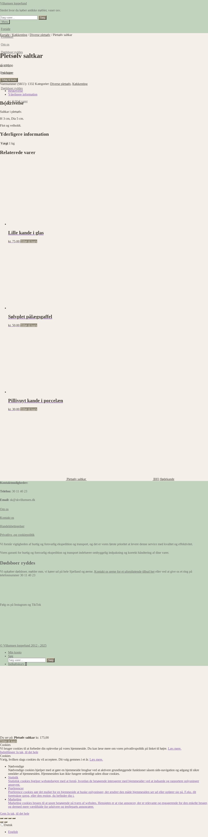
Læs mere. (174, 748)
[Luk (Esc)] (13, 818)
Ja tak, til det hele (27, 752)
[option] (108, 832)
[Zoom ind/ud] (1, 818)
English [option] (13, 832)
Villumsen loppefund (13, 3)
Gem (3, 813)
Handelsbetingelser (12, 526)
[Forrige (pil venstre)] (1, 822)
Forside (5, 29)
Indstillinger (8, 752)
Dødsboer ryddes (12, 88)
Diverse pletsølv (40, 35)
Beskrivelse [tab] (15, 90)
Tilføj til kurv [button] (28, 241)
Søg (42, 17)
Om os (4, 509)
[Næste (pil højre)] (5, 822)
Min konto (15, 652)
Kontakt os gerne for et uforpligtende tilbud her (124, 571)
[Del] (9, 818)
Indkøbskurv (17, 664)
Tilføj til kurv (9, 79)
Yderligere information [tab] (22, 94)
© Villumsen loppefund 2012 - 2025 (23, 645)
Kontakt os (7, 517)
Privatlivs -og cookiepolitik (17, 534)
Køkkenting (19, 35)
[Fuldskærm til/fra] (5, 818)
